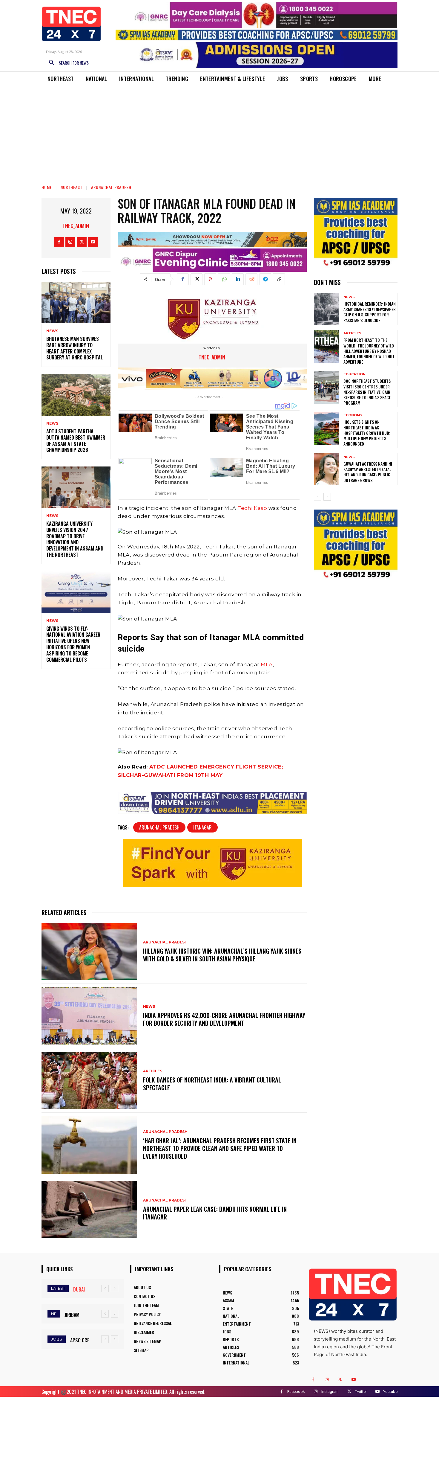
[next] (114, 1288)
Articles (152, 1071)
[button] (66, 63)
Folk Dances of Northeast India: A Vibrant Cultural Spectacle (212, 1083)
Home (47, 187)
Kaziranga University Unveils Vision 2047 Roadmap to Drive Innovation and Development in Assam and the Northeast (74, 539)
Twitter (361, 1391)
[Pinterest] (210, 279)
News (52, 331)
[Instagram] (70, 242)
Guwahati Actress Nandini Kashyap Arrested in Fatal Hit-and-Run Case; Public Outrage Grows (367, 472)
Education (354, 374)
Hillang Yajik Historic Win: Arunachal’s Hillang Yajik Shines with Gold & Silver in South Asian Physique (222, 954)
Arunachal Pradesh (111, 187)
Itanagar (202, 827)
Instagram (330, 1391)
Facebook (296, 1391)
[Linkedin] (238, 279)
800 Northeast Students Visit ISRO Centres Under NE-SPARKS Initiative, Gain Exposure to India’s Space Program (367, 392)
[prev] (105, 1288)
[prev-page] (317, 497)
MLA (267, 664)
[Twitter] (82, 242)
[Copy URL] (279, 279)
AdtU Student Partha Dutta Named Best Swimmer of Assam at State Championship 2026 (75, 440)
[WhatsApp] (224, 279)
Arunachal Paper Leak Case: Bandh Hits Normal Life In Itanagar (215, 1212)
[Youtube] (93, 242)
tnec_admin (75, 226)
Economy (353, 415)
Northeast (71, 187)
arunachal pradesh (159, 827)
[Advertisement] (219, 131)
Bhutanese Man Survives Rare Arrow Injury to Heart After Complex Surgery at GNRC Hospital (74, 348)
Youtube (390, 1391)
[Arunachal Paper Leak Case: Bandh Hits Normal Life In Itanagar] (89, 1209)
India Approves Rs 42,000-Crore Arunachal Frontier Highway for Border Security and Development (224, 1019)
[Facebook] (59, 242)
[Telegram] (265, 279)
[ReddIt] (251, 279)
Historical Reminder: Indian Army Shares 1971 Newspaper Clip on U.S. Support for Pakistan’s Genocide (369, 312)
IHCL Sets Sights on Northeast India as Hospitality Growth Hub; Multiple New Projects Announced (366, 433)
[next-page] (327, 497)
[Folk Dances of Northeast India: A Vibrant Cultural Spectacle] (89, 1080)
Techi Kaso (252, 508)
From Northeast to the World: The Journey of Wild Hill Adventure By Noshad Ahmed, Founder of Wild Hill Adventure (369, 351)
